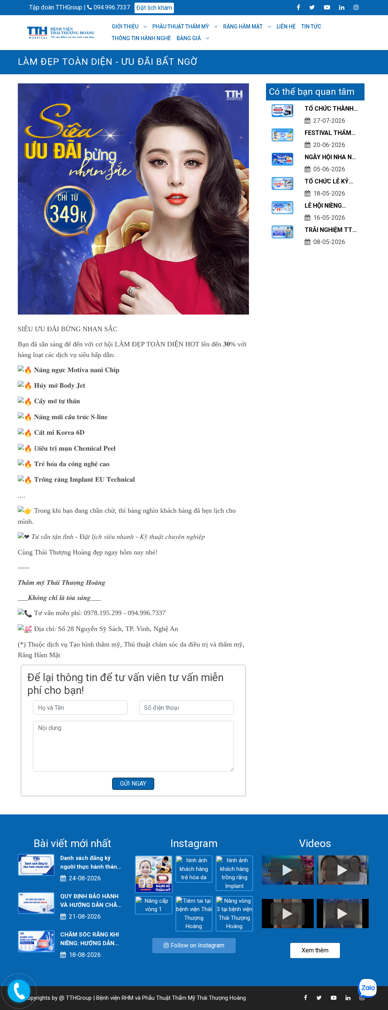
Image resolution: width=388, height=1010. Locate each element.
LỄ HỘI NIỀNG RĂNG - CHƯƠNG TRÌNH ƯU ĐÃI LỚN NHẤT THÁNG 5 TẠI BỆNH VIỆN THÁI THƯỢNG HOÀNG (331, 206)
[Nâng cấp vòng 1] (153, 904)
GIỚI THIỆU (125, 26)
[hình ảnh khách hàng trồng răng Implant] (234, 872)
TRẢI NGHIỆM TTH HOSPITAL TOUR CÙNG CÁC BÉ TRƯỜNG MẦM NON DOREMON (331, 230)
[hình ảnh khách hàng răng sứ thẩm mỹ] (153, 873)
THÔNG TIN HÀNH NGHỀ (141, 38)
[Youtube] (323, 7)
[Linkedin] (338, 7)
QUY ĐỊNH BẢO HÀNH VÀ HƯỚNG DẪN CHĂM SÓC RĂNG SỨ (91, 901)
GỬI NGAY (133, 783)
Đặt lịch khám (154, 7)
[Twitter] (308, 7)
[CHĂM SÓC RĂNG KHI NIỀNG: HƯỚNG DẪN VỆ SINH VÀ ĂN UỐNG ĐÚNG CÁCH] (36, 941)
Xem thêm (315, 950)
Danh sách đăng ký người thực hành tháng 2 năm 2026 (90, 863)
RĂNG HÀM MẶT (243, 26)
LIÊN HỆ (286, 26)
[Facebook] (294, 7)
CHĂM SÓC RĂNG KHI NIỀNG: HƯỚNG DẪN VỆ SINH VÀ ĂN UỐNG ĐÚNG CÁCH (89, 939)
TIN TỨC (311, 26)
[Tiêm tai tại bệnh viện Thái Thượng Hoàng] (194, 913)
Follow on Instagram (196, 945)
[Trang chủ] (61, 32)
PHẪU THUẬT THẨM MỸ (181, 26)
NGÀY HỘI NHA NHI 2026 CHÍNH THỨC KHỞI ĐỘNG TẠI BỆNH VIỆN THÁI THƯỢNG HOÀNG (331, 157)
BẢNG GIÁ (189, 38)
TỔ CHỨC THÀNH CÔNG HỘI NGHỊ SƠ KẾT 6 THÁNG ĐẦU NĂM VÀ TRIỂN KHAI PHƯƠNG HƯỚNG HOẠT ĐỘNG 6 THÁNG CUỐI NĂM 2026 (331, 109)
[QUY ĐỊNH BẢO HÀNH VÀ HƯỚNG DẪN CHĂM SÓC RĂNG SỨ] (36, 902)
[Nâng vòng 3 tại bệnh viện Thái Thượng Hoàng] (234, 913)
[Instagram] (352, 7)
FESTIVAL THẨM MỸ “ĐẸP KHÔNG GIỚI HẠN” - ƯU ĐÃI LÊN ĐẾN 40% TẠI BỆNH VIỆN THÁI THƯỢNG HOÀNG (331, 133)
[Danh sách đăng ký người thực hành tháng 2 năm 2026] (36, 864)
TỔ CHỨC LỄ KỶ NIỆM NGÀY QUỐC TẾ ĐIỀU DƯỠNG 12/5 (330, 182)
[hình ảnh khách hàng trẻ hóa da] (194, 868)
